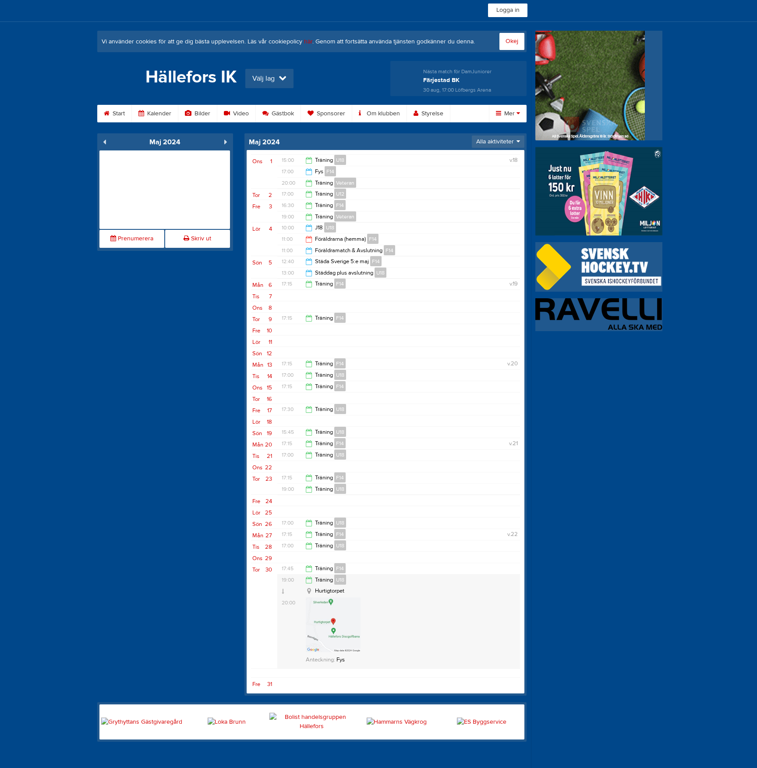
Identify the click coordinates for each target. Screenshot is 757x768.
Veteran (345, 182)
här (308, 42)
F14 (330, 171)
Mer (509, 114)
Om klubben (382, 114)
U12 (340, 193)
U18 (340, 160)
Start (118, 114)
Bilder (201, 114)
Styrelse (431, 114)
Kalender (158, 114)
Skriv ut (200, 239)
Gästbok (282, 114)
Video (240, 114)
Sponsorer (330, 114)
